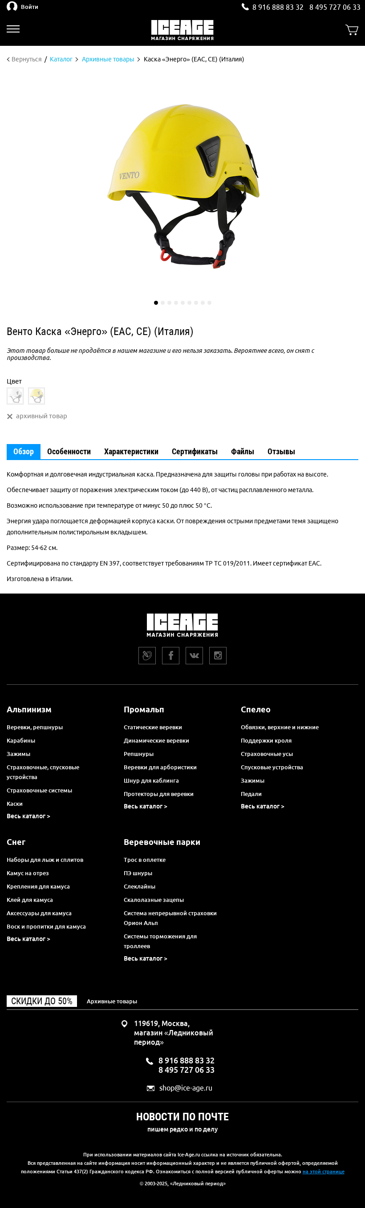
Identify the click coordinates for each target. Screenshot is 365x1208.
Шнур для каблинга (151, 780)
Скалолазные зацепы (154, 900)
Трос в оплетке (145, 860)
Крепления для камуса (38, 886)
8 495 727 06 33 (335, 7)
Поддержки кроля (266, 740)
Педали (251, 794)
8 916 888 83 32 (278, 7)
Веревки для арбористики (160, 767)
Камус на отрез (28, 873)
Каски (15, 803)
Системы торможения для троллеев (160, 941)
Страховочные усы (267, 754)
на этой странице (324, 1171)
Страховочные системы (39, 790)
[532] (15, 396)
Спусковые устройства (272, 767)
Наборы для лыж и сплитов (45, 860)
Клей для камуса (30, 900)
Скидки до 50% (42, 1001)
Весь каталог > (28, 816)
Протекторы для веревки (159, 794)
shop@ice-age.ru (185, 1088)
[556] (36, 396)
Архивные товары (112, 1001)
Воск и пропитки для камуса (46, 926)
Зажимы (18, 754)
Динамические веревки (156, 740)
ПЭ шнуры (138, 873)
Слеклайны (139, 886)
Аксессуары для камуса (39, 913)
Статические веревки (153, 727)
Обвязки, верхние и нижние (280, 727)
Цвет (14, 381)
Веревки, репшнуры (35, 727)
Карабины (21, 740)
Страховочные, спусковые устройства (43, 772)
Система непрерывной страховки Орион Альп (170, 918)
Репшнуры (139, 754)
